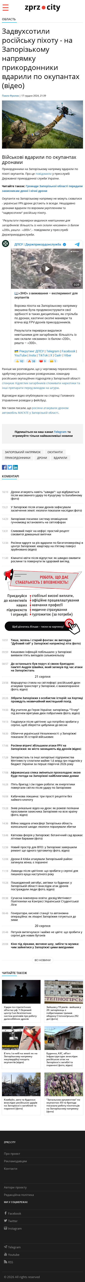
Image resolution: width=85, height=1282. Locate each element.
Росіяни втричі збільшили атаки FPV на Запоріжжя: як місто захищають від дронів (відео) (46, 747)
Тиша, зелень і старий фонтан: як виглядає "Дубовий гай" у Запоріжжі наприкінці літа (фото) (46, 641)
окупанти (55, 452)
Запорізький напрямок (23, 452)
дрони (42, 458)
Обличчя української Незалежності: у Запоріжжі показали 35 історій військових (43, 735)
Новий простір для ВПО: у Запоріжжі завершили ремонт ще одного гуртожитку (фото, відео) (44, 848)
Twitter (13, 1221)
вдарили (60, 458)
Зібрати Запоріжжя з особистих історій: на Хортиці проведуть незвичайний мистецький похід (47, 699)
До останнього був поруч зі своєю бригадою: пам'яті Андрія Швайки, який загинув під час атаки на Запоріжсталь (46, 667)
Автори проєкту (15, 1187)
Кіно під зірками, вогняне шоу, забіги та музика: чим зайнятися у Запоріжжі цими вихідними (45, 945)
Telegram (60, 432)
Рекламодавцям (15, 1161)
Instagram (15, 1228)
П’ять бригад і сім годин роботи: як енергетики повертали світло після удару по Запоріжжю (43, 786)
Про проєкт (12, 1154)
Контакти (10, 1168)
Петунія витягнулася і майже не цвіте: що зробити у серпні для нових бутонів (46, 933)
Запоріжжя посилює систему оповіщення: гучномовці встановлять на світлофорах (39, 520)
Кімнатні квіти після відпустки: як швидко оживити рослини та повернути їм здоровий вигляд (45, 559)
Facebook (14, 1213)
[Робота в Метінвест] (42, 601)
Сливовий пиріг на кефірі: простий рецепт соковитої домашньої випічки (40, 532)
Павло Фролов (10, 95)
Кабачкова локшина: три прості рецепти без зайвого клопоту (41, 798)
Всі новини (43, 960)
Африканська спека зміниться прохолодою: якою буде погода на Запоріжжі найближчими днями (46, 774)
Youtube (13, 1255)
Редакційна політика (19, 1195)
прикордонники (17, 458)
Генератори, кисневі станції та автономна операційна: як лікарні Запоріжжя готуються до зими (43, 916)
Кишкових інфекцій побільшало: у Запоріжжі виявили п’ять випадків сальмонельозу (41, 653)
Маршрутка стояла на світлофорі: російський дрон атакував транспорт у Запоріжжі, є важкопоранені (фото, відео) (45, 686)
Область (9, 19)
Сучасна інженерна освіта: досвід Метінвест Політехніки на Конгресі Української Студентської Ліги (45, 901)
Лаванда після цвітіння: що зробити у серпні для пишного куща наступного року (44, 872)
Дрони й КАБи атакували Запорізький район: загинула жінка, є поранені (42, 860)
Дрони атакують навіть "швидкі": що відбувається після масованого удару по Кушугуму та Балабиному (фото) (46, 495)
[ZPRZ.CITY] (42, 7)
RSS (10, 1262)
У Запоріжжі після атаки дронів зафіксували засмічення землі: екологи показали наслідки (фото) (46, 508)
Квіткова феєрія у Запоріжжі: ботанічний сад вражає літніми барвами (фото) (47, 836)
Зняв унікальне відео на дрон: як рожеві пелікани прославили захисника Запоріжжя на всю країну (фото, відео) (45, 811)
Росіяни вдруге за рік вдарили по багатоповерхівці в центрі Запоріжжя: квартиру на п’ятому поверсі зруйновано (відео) (47, 546)
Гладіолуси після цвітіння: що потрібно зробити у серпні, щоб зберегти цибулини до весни (45, 723)
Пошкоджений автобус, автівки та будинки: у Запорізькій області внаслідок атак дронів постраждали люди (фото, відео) (41, 886)
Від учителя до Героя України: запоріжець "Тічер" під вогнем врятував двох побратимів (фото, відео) (45, 711)
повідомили (44, 174)
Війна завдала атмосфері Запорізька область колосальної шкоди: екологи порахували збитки (43, 825)
